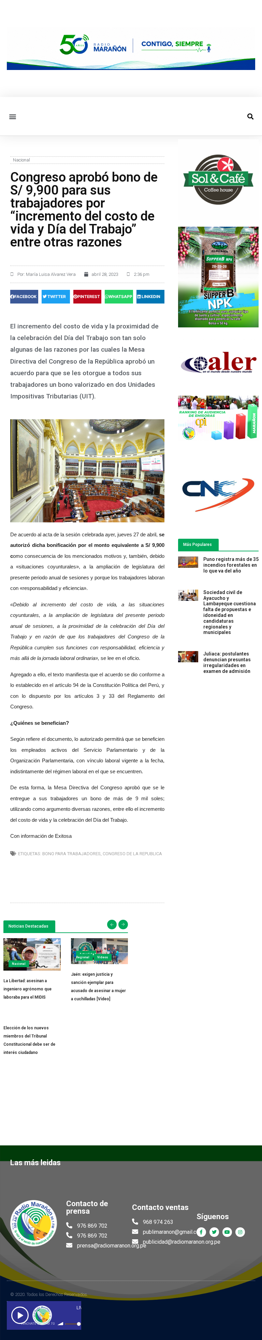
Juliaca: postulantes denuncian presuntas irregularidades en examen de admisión (227, 662)
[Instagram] (240, 1232)
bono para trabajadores (71, 853)
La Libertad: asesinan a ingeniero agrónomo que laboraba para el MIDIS (27, 989)
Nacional (21, 160)
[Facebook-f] (201, 1232)
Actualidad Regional (86, 956)
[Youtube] (227, 1232)
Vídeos (102, 957)
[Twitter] (214, 1232)
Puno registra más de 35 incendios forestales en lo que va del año (231, 565)
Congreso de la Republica (132, 853)
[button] (12, 116)
